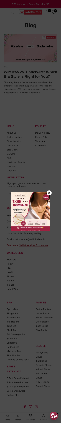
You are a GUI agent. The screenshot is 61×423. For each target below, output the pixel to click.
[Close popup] (49, 192)
